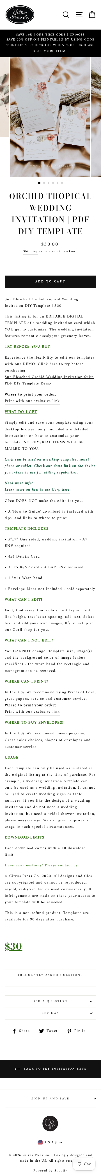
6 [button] (62, 183)
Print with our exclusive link (32, 401)
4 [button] (53, 183)
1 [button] (39, 183)
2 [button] (44, 183)
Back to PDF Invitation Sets (54, 1069)
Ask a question (50, 1001)
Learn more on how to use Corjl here (37, 490)
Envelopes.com (70, 733)
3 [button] (49, 183)
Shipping (30, 251)
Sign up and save (50, 1098)
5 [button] (58, 183)
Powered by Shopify (50, 1171)
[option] (50, 43)
